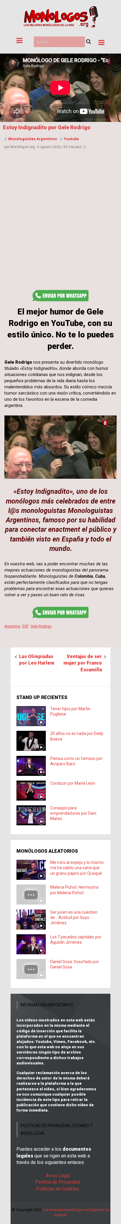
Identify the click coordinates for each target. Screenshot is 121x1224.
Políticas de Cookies (57, 1189)
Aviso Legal (58, 1175)
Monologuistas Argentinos (32, 139)
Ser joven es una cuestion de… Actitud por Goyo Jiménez (74, 917)
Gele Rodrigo (41, 626)
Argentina (12, 626)
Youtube (71, 139)
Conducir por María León (72, 783)
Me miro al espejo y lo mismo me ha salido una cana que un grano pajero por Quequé (77, 867)
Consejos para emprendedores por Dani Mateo (73, 813)
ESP (25, 626)
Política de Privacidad (57, 1182)
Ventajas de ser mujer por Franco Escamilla (82, 663)
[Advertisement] (60, 227)
